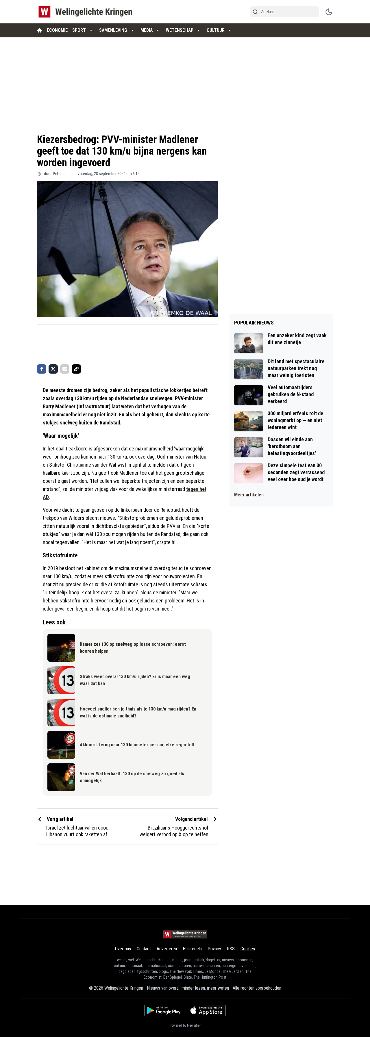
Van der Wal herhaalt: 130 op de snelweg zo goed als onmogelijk (132, 777)
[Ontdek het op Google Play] (163, 1010)
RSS (231, 948)
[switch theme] (329, 12)
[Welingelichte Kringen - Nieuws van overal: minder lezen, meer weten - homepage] (87, 12)
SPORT (79, 30)
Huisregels (192, 948)
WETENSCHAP (179, 30)
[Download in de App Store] (206, 1010)
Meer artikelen (249, 495)
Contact (144, 948)
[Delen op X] (53, 369)
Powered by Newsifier (185, 1025)
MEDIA (146, 30)
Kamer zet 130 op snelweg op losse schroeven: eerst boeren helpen (133, 647)
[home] (39, 30)
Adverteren (167, 948)
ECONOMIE (57, 30)
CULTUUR (216, 30)
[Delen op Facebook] (41, 369)
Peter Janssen (65, 173)
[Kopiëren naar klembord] (76, 369)
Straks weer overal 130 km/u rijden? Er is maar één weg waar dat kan (135, 680)
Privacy (214, 948)
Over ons (123, 948)
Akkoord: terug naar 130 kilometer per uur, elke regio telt (137, 744)
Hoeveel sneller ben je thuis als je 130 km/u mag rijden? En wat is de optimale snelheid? (138, 712)
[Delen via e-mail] (64, 369)
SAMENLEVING (113, 30)
